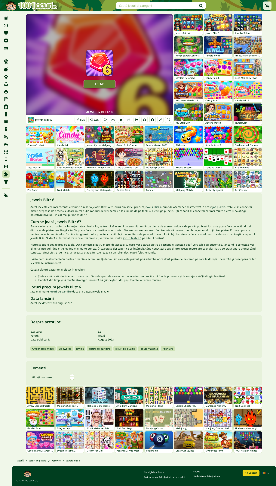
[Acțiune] (6, 69)
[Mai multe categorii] (6, 195)
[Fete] (6, 106)
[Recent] (6, 25)
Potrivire (167, 348)
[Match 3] (6, 151)
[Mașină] (6, 144)
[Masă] (6, 136)
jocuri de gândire (61, 291)
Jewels (80, 348)
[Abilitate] (6, 61)
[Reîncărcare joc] (144, 120)
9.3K (80, 119)
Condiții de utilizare (154, 472)
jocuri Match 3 (132, 238)
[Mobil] (6, 159)
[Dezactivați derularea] (152, 120)
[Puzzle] (6, 174)
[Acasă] (6, 18)
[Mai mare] (160, 120)
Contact (253, 472)
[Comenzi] (113, 120)
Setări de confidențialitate (206, 476)
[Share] (129, 120)
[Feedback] (136, 120)
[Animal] (6, 76)
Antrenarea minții (43, 348)
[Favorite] (6, 33)
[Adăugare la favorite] (105, 120)
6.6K (94, 119)
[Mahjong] (6, 129)
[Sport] (6, 181)
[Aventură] (6, 91)
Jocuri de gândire (99, 348)
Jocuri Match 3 (149, 348)
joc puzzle (218, 207)
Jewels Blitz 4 (153, 207)
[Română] (266, 473)
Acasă (20, 460)
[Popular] (6, 48)
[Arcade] (6, 84)
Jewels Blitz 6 (73, 460)
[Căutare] (201, 5)
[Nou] (6, 40)
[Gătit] (6, 121)
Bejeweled (65, 348)
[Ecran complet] (168, 120)
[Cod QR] (121, 120)
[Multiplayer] (6, 166)
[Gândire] (6, 114)
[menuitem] (6, 18)
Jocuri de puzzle (125, 348)
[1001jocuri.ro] (32, 5)
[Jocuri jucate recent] (267, 6)
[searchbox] (161, 5)
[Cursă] (6, 99)
